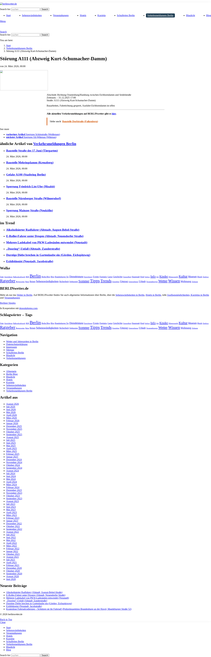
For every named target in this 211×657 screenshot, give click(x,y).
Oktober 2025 (13, 431)
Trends (106, 281)
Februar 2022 (12, 548)
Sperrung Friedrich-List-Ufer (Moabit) (30, 186)
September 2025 (14, 434)
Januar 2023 (12, 520)
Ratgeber (7, 281)
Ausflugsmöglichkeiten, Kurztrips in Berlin (188, 295)
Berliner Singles (8, 303)
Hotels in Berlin (153, 295)
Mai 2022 (11, 540)
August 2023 (12, 501)
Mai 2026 (11, 412)
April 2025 (11, 448)
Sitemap (10, 350)
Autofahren (8, 277)
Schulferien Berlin (126, 15)
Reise (27, 282)
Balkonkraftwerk (19, 277)
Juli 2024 (10, 473)
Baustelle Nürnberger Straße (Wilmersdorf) (33, 198)
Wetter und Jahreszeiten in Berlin (22, 341)
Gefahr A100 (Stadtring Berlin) (26, 174)
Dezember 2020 (14, 568)
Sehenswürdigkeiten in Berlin (130, 295)
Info (153, 276)
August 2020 (12, 576)
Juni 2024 (11, 476)
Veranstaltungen (61, 15)
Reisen (32, 281)
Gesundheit (127, 277)
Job (157, 277)
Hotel (142, 277)
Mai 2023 (11, 509)
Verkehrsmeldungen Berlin (160, 15)
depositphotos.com (28, 308)
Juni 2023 (11, 507)
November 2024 (14, 462)
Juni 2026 (11, 409)
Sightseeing (73, 282)
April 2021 (11, 562)
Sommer (83, 281)
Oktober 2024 (13, 465)
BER (27, 277)
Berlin (35, 275)
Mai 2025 (11, 445)
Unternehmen (133, 282)
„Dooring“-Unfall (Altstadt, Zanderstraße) (33, 248)
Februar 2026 (12, 420)
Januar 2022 (12, 551)
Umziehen (115, 282)
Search (45, 9)
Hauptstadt (136, 277)
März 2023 (11, 515)
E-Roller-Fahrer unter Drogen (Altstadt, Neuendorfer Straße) (44, 236)
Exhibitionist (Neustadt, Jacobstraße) (29, 261)
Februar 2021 (12, 565)
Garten (110, 277)
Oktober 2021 (13, 554)
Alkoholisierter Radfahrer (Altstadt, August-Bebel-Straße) (42, 229)
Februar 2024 (12, 487)
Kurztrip (101, 15)
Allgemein (11, 371)
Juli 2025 (10, 440)
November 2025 (14, 429)
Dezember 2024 (14, 459)
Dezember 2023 (14, 490)
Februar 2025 (12, 454)
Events (96, 277)
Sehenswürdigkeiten (32, 15)
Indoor (147, 277)
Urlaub (142, 281)
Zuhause (195, 282)
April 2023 (11, 512)
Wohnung (186, 281)
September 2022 (14, 529)
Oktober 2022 (13, 526)
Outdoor (206, 277)
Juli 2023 (10, 504)
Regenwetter (20, 282)
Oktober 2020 (13, 571)
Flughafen (103, 277)
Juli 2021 (10, 559)
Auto (2, 277)
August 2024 (12, 470)
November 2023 (14, 493)
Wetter (163, 281)
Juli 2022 (10, 534)
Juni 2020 (11, 579)
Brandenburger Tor (62, 277)
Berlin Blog (46, 277)
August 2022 (12, 532)
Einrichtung (88, 277)
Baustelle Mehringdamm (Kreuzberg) (29, 162)
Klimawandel (173, 277)
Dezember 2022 (14, 523)
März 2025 (11, 451)
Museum (192, 276)
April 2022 (11, 543)
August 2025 (12, 437)
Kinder (163, 276)
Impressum (11, 347)
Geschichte (117, 277)
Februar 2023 (12, 518)
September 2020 (14, 573)
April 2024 (11, 482)
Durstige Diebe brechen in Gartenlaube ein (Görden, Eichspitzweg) (48, 255)
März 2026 (11, 418)
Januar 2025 (12, 456)
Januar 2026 (12, 423)
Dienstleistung (76, 276)
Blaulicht (190, 15)
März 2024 (11, 484)
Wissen (174, 281)
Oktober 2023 (13, 495)
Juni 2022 (11, 537)
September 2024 (14, 468)
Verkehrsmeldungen (16, 358)
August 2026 (12, 404)
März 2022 (11, 545)
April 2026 (11, 415)
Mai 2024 (11, 479)
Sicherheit (64, 281)
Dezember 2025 (14, 426)
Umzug (124, 281)
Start (8, 15)
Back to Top (6, 619)
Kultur (183, 276)
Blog (208, 15)
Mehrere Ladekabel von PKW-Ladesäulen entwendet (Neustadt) (46, 242)
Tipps (95, 281)
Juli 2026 (10, 406)
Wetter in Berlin (24, 295)
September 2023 (14, 498)
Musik (199, 277)
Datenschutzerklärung (16, 344)
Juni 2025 (11, 443)
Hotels (83, 15)
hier (114, 113)
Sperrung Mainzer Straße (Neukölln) (29, 210)
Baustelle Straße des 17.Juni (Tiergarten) (32, 150)
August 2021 (12, 557)
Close (3, 622)
